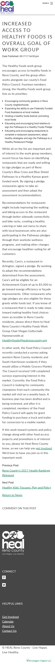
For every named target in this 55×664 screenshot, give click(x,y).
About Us (8, 626)
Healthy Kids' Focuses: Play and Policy (26, 487)
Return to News (12, 495)
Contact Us (9, 630)
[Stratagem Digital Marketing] (39, 661)
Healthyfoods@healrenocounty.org (24, 340)
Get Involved (10, 617)
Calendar (8, 621)
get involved (44, 448)
